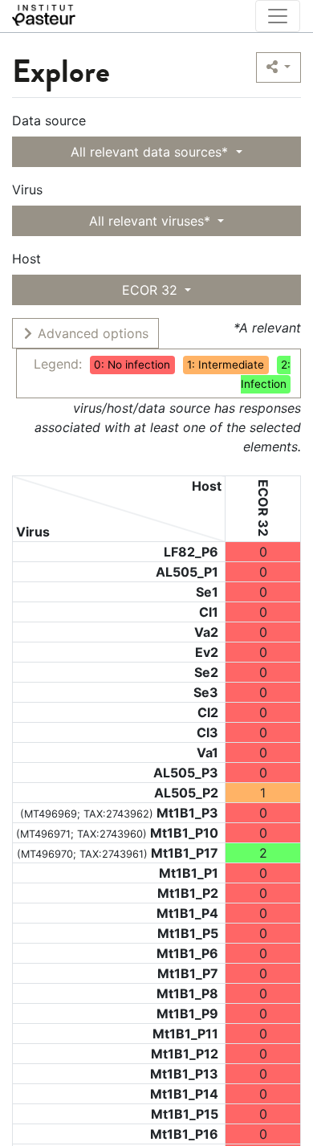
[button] (278, 67)
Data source (49, 120)
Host (26, 259)
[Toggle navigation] (277, 16)
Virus (27, 189)
